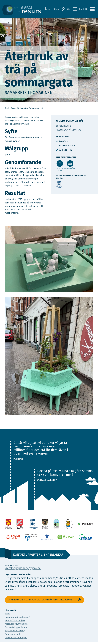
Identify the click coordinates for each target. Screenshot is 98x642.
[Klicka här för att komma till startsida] (23, 9)
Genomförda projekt (20, 108)
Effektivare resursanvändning (68, 127)
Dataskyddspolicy (14, 634)
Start (7, 108)
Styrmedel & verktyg (15, 630)
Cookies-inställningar (16, 637)
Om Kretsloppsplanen (16, 627)
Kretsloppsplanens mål (16, 623)
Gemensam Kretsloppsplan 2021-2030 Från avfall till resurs (40, 599)
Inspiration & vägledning (17, 617)
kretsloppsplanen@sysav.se (23, 568)
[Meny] (92, 9)
